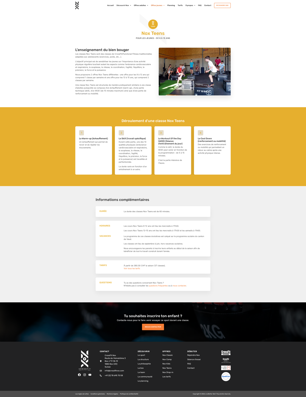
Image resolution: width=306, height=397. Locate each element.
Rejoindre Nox (193, 355)
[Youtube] (89, 374)
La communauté (145, 376)
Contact (190, 368)
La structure (143, 359)
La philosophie (144, 364)
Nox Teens (167, 368)
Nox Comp (167, 359)
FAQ (189, 364)
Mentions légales (112, 394)
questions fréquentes (158, 285)
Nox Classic (167, 355)
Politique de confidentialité (129, 394)
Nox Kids (166, 364)
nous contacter (179, 285)
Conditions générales (98, 394)
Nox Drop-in (167, 372)
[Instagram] (84, 374)
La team (141, 372)
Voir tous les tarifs (132, 268)
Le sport (141, 355)
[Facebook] (79, 374)
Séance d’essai (194, 359)
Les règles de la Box (82, 394)
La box (141, 368)
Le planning (143, 381)
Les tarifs (166, 376)
